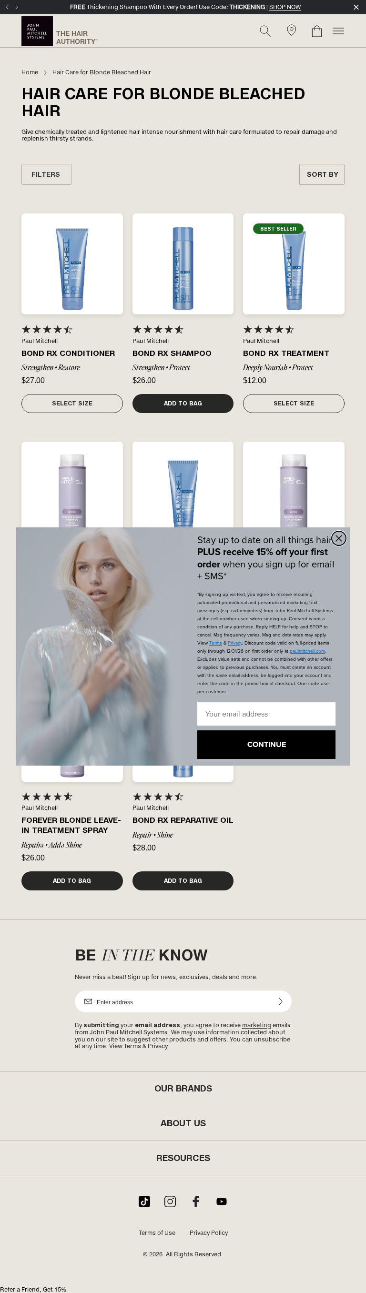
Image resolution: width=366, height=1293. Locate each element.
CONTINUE (266, 744)
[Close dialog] (339, 538)
